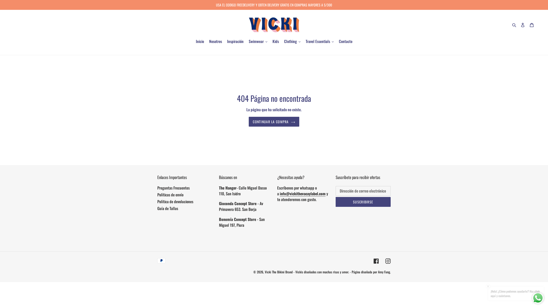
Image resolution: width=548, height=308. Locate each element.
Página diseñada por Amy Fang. (371, 272)
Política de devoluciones (175, 201)
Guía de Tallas (167, 208)
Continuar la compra (271, 121)
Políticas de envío (170, 194)
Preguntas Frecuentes (173, 188)
